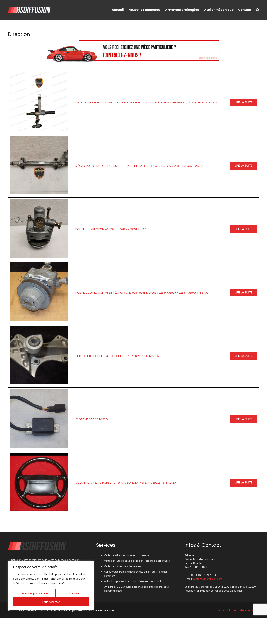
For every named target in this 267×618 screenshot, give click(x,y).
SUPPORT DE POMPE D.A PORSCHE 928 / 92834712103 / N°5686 (117, 356)
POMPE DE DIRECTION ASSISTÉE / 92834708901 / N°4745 (112, 229)
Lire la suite (243, 102)
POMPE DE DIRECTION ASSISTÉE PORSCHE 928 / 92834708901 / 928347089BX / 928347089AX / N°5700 (141, 292)
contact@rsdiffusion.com (207, 578)
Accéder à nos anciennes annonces (93, 610)
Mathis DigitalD (63, 610)
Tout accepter (51, 602)
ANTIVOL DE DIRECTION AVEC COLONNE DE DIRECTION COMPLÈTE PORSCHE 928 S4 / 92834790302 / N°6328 (146, 102)
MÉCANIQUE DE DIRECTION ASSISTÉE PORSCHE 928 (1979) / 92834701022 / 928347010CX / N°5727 (139, 166)
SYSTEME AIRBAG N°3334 (92, 419)
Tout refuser (72, 593)
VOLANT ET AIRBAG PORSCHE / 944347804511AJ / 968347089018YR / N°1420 (125, 482)
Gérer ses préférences (34, 593)
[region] (51, 585)
